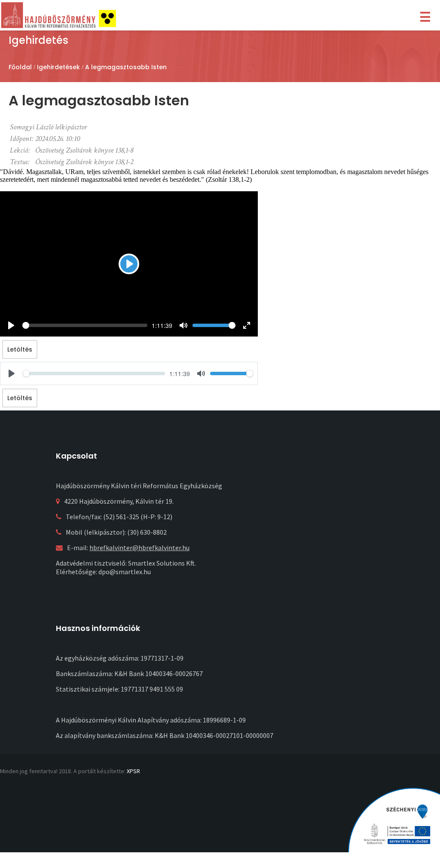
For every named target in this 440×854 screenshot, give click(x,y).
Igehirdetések (58, 67)
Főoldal (20, 67)
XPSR (133, 771)
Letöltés (19, 349)
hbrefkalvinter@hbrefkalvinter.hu (139, 547)
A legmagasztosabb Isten (126, 67)
